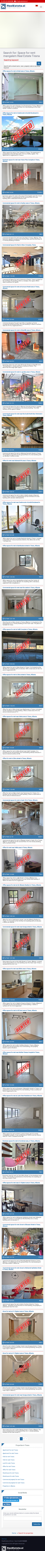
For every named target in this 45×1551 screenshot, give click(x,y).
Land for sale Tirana (9, 1463)
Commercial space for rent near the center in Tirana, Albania (21, 587)
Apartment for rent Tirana (10, 1450)
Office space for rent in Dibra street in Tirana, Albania (19, 674)
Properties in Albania (9, 1486)
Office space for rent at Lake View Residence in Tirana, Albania (22, 1095)
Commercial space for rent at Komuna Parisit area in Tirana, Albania (21, 287)
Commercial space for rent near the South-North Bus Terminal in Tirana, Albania (22, 414)
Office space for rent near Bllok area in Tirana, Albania (19, 968)
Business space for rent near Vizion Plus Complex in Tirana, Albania (21, 160)
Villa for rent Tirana (8, 1456)
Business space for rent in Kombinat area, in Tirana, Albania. (21, 1141)
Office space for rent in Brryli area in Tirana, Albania (19, 71)
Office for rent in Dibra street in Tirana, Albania (17, 758)
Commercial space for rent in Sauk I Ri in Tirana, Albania (20, 800)
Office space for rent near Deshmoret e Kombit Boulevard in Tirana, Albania (21, 503)
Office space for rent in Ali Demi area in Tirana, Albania (20, 1010)
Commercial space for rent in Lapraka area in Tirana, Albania (21, 372)
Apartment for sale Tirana (10, 1453)
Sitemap (4, 1539)
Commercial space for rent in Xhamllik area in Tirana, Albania (22, 330)
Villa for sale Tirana (8, 1460)
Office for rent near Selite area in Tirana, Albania (17, 847)
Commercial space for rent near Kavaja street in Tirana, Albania (22, 927)
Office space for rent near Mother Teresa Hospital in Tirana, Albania (21, 1053)
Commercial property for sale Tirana (13, 1483)
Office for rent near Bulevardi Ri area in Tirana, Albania (19, 460)
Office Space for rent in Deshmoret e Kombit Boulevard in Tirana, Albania (21, 113)
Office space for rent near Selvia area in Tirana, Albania (20, 716)
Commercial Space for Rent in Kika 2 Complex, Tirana (19, 245)
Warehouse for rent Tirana (11, 1473)
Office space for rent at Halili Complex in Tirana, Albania (20, 629)
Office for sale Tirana (9, 1469)
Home (14, 1533)
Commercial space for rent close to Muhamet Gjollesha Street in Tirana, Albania (22, 1268)
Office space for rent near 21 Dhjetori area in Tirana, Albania (21, 1183)
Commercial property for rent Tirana (13, 1479)
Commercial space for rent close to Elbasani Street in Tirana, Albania (21, 1225)
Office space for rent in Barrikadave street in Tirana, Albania (21, 545)
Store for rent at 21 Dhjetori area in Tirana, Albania (18, 1311)
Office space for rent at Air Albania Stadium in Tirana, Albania (22, 885)
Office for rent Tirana (9, 1466)
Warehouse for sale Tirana (11, 1476)
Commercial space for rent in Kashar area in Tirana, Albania (21, 203)
